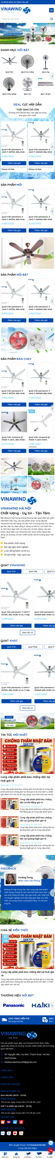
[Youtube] (15, 1133)
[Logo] (16, 10)
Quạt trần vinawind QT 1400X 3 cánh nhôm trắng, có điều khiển (39, 438)
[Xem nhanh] (24, 133)
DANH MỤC (15, 50)
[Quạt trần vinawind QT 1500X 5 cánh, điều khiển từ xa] (14, 422)
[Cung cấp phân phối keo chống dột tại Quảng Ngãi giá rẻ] (10, 840)
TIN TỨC (14, 735)
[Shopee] (3, 1122)
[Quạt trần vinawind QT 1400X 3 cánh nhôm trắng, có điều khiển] (41, 422)
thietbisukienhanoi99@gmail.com (20, 1062)
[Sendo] (21, 1122)
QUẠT (13, 565)
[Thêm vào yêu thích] (24, 124)
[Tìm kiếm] (52, 19)
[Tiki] (15, 1122)
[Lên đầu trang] (50, 1127)
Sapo (34, 1148)
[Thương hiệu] (14, 1005)
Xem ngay (10, 725)
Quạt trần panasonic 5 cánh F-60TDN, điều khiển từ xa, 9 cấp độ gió (13, 150)
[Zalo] (3, 1133)
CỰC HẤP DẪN (27, 104)
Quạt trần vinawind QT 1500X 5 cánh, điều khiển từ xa (13, 438)
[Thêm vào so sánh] (24, 128)
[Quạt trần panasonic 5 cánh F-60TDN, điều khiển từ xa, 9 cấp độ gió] (14, 134)
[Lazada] (9, 1122)
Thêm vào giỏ (14, 163)
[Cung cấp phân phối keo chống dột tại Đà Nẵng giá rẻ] (10, 804)
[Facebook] (9, 1133)
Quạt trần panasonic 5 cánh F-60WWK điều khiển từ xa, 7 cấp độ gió (41, 150)
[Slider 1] (27, 33)
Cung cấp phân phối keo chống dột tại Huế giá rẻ (27, 973)
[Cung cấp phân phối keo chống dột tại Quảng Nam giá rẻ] (10, 822)
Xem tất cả (27, 632)
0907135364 (10, 1058)
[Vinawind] (14, 466)
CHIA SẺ (14, 930)
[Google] (21, 1133)
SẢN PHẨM (11, 185)
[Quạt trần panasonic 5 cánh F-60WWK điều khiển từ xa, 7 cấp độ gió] (41, 134)
